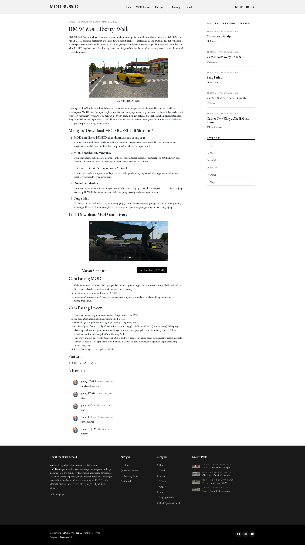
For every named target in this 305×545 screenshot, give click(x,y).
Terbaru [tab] (244, 23)
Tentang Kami (130, 476)
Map (212, 182)
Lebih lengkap (57, 494)
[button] (160, 240)
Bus (211, 146)
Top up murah (166, 497)
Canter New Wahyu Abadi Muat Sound (228, 120)
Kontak (188, 7)
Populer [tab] (212, 23)
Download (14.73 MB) (153, 270)
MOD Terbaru (143, 7)
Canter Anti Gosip (219, 36)
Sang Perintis (215, 77)
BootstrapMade (66, 537)
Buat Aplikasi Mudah (169, 503)
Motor (213, 167)
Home (128, 7)
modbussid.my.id (58, 465)
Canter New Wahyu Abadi (224, 57)
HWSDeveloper (58, 469)
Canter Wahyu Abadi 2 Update (227, 98)
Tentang (176, 7)
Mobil (212, 160)
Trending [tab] (228, 23)
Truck (212, 153)
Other (212, 174)
